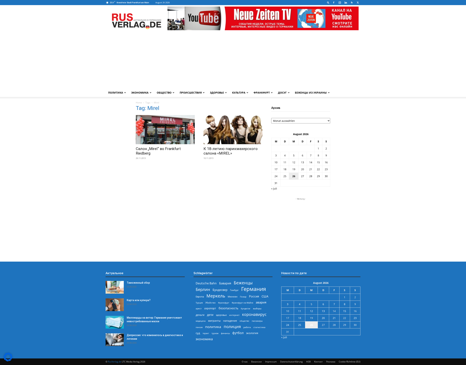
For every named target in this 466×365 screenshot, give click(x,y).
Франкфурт (262, 92)
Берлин (203, 289)
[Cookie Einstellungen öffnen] (8, 360)
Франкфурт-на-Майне (242, 302)
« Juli (274, 188)
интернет (234, 314)
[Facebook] (333, 2)
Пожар (243, 296)
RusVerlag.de (114, 361)
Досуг (282, 92)
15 (318, 162)
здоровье (221, 315)
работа (247, 327)
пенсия (199, 327)
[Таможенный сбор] (115, 287)
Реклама (330, 361)
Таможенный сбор (138, 282)
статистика (259, 327)
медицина (201, 320)
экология (252, 333)
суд (198, 333)
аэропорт (210, 308)
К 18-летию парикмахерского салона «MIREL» (231, 151)
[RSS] (351, 2)
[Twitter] (357, 2)
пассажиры (257, 320)
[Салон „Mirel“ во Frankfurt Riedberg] (165, 129)
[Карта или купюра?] (115, 304)
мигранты (214, 320)
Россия (254, 296)
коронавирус (254, 314)
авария (261, 302)
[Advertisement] (233, 60)
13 (302, 162)
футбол (238, 333)
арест (199, 308)
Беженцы (243, 283)
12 (293, 162)
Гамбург (234, 290)
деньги (200, 315)
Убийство (210, 302)
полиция (232, 326)
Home (139, 102)
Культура (238, 92)
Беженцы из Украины (311, 92)
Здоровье (217, 92)
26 (293, 176)
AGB (308, 361)
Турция (199, 302)
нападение (230, 320)
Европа (200, 296)
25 (284, 176)
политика (213, 327)
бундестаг (245, 308)
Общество (164, 92)
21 (310, 169)
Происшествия (191, 92)
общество (244, 320)
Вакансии (256, 361)
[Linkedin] (345, 2)
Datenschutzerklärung (291, 361)
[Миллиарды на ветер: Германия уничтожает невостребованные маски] (115, 322)
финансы (225, 333)
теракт (206, 333)
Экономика (140, 92)
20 (302, 169)
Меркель (215, 296)
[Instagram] (339, 2)
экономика (204, 339)
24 (276, 176)
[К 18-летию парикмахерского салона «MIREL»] (233, 129)
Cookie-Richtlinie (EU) (349, 361)
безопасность (228, 308)
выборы (257, 308)
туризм (215, 333)
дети (210, 315)
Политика (115, 92)
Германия (253, 289)
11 (284, 162)
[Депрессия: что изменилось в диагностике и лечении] (115, 339)
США (265, 296)
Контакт (318, 361)
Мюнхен (232, 296)
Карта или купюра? (139, 300)
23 (326, 169)
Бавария (225, 283)
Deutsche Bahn (206, 283)
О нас (245, 361)
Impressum (271, 361)
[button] (328, 2)
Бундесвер (220, 290)
